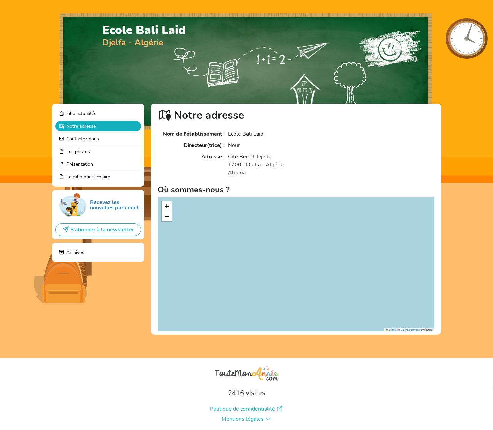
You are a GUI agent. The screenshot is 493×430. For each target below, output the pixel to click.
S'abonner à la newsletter (102, 229)
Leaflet (392, 329)
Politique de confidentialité (242, 409)
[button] (167, 206)
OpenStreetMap (410, 329)
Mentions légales (243, 419)
